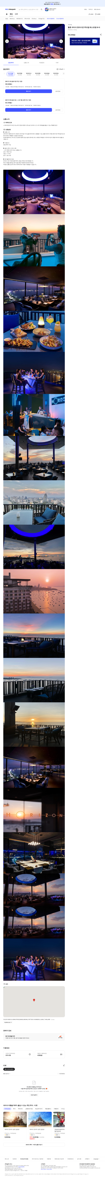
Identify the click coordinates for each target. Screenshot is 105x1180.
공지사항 (79, 1158)
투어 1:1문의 (43, 1169)
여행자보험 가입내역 (59, 1158)
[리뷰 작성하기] (64, 1065)
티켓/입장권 (7, 1108)
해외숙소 (12, 18)
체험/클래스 (48, 1108)
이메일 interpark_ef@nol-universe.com (87, 1166)
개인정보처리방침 (24, 1158)
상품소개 (26, 62)
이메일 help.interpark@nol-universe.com (58, 1166)
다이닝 (63, 1108)
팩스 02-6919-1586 (45, 1166)
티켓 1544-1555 (52, 1165)
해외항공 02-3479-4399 (46, 1168)
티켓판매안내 (70, 1158)
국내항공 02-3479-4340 (57, 1168)
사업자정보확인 (21, 1166)
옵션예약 (11, 62)
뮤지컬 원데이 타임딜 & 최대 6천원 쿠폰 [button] (29, 9)
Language (95, 1158)
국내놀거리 (41, 18)
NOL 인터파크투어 (9, 1069)
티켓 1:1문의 (49, 1169)
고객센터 (87, 1158)
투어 (14, 1108)
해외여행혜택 (50, 18)
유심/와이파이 (39, 1108)
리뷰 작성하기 (34, 1095)
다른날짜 (61, 69)
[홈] (6, 14)
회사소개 (7, 1158)
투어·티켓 (27, 18)
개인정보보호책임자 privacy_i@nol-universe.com (89, 1168)
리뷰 (57, 62)
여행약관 (49, 1158)
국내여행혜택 (60, 18)
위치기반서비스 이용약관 (37, 1158)
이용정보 (41, 62)
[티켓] (16, 14)
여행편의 (56, 1108)
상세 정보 (57, 91)
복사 (53, 1019)
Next (64, 1123)
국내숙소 (34, 18)
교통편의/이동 (29, 1108)
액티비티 (20, 1108)
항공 (6, 18)
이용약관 (15, 1158)
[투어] (11, 14)
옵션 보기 (28, 91)
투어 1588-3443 (44, 1165)
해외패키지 (20, 18)
